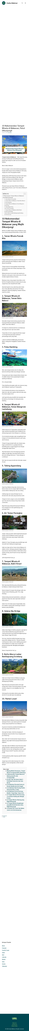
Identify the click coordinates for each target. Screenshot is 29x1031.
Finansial (4, 948)
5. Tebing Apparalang (8, 206)
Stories (3, 964)
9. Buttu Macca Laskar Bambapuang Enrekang (13, 213)
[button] (22, 3)
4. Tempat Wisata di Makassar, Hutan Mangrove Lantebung (14, 204)
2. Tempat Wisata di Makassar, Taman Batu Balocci (14, 200)
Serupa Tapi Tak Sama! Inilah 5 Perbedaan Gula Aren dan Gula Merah (15, 781)
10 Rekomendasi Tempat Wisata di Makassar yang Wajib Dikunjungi (13, 196)
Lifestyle (4, 957)
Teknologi (4, 966)
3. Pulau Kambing (8, 202)
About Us (14, 1022)
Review (3, 959)
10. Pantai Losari (7, 214)
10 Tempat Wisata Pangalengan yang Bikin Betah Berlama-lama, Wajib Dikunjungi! (15, 804)
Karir (3, 954)
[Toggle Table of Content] (24, 194)
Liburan (4, 816)
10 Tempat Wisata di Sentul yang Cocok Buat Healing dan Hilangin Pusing (15, 796)
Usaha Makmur (12, 3)
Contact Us (14, 1024)
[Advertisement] (14, 63)
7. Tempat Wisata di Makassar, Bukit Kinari (13, 209)
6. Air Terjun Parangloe (9, 208)
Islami (3, 952)
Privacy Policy (14, 1025)
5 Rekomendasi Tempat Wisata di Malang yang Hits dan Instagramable (15, 775)
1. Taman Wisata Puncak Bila (10, 199)
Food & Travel (5, 815)
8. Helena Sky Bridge (8, 211)
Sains (3, 961)
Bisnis (3, 945)
